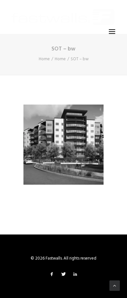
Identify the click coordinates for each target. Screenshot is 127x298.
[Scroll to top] (114, 286)
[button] (112, 32)
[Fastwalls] (63, 17)
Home (44, 59)
